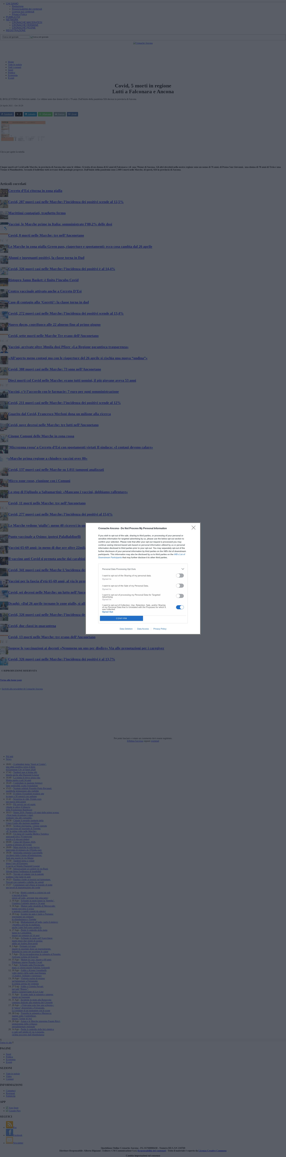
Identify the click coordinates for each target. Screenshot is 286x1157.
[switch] (180, 576)
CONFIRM (121, 618)
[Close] (194, 528)
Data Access (143, 629)
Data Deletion (126, 629)
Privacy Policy (159, 629)
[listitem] (143, 569)
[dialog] (143, 578)
